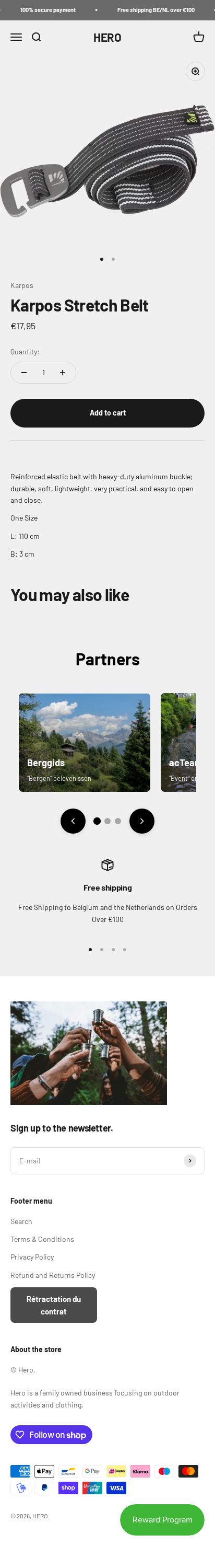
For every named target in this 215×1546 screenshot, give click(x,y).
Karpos (21, 285)
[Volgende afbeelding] (141, 821)
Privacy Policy (32, 1256)
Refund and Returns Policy (52, 1275)
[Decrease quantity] (24, 372)
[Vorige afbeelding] (73, 821)
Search (21, 1221)
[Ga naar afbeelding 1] (97, 821)
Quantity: (25, 351)
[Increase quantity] (63, 372)
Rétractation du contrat (54, 1305)
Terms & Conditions (42, 1239)
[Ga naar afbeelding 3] (118, 821)
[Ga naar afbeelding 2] (107, 821)
